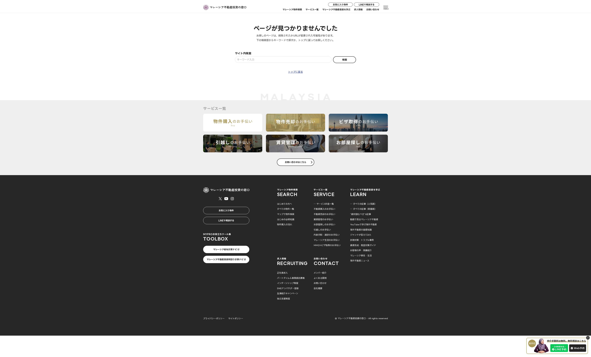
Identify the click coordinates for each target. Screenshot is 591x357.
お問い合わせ (372, 9)
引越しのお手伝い (322, 230)
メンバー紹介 (320, 273)
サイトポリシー (235, 318)
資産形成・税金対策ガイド (363, 245)
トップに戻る (295, 71)
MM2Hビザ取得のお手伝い (327, 245)
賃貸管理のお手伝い (323, 219)
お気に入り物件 (340, 4)
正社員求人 (282, 273)
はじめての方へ (284, 204)
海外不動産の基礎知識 (361, 230)
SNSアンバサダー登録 (288, 288)
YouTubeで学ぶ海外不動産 (363, 224)
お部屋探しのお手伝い (324, 224)
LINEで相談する (366, 4)
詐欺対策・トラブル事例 (362, 240)
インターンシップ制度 (287, 283)
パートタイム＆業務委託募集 (291, 278)
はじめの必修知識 (285, 219)
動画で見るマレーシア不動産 (364, 219)
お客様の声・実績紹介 (361, 250)
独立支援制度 (283, 298)
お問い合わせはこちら (295, 162)
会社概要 (318, 288)
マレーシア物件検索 (292, 9)
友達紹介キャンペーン (287, 293)
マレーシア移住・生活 (361, 255)
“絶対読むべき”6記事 (360, 214)
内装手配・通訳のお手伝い (327, 235)
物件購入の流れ (284, 224)
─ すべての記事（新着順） (363, 209)
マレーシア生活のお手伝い (327, 240)
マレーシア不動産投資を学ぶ (336, 9)
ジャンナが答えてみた (360, 235)
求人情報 (358, 9)
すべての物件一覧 (285, 209)
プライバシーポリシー (214, 318)
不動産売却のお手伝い (324, 214)
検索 (344, 59)
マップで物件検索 (285, 214)
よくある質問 (320, 278)
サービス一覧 (312, 9)
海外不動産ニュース (359, 260)
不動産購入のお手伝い (324, 209)
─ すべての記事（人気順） (363, 204)
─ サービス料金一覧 (324, 204)
